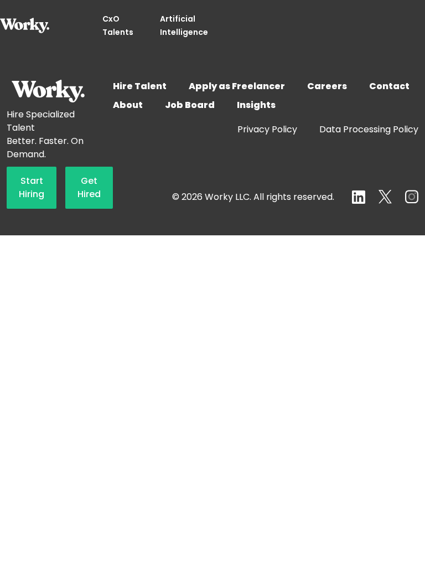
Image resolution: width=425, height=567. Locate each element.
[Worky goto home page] (24, 25)
